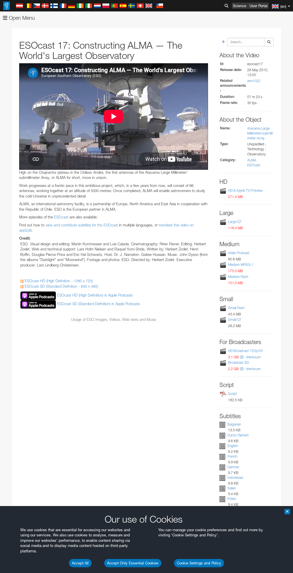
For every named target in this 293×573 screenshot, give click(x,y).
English (232, 446)
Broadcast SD (238, 362)
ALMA (251, 160)
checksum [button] (253, 357)
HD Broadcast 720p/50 (245, 351)
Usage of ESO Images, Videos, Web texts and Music (113, 319)
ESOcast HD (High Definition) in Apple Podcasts (95, 295)
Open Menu (21, 18)
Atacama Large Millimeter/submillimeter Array (260, 133)
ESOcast (61, 217)
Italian (231, 488)
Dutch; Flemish (238, 435)
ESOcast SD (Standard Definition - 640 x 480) (60, 286)
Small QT (234, 319)
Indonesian (235, 477)
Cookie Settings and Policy (199, 563)
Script (232, 394)
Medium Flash (238, 276)
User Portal (259, 5)
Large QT (235, 222)
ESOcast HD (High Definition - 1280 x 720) (58, 280)
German (233, 467)
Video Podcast (239, 253)
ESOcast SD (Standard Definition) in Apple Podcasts (98, 304)
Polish (231, 499)
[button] (241, 357)
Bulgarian (234, 424)
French (232, 456)
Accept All (80, 563)
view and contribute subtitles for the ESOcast (81, 225)
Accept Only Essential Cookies (133, 563)
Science (239, 5)
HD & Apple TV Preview (245, 190)
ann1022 (253, 81)
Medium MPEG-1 (241, 264)
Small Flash (236, 308)
